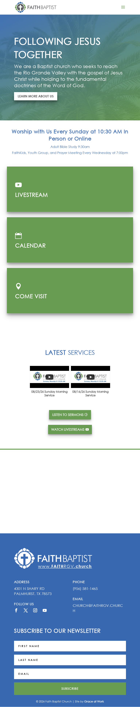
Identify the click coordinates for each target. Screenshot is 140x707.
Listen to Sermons (67, 415)
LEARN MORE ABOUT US (36, 96)
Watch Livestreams (67, 429)
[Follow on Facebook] (16, 610)
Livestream (31, 194)
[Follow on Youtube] (45, 610)
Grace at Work (94, 701)
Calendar (30, 245)
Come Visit (31, 296)
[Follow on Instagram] (35, 610)
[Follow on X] (26, 610)
